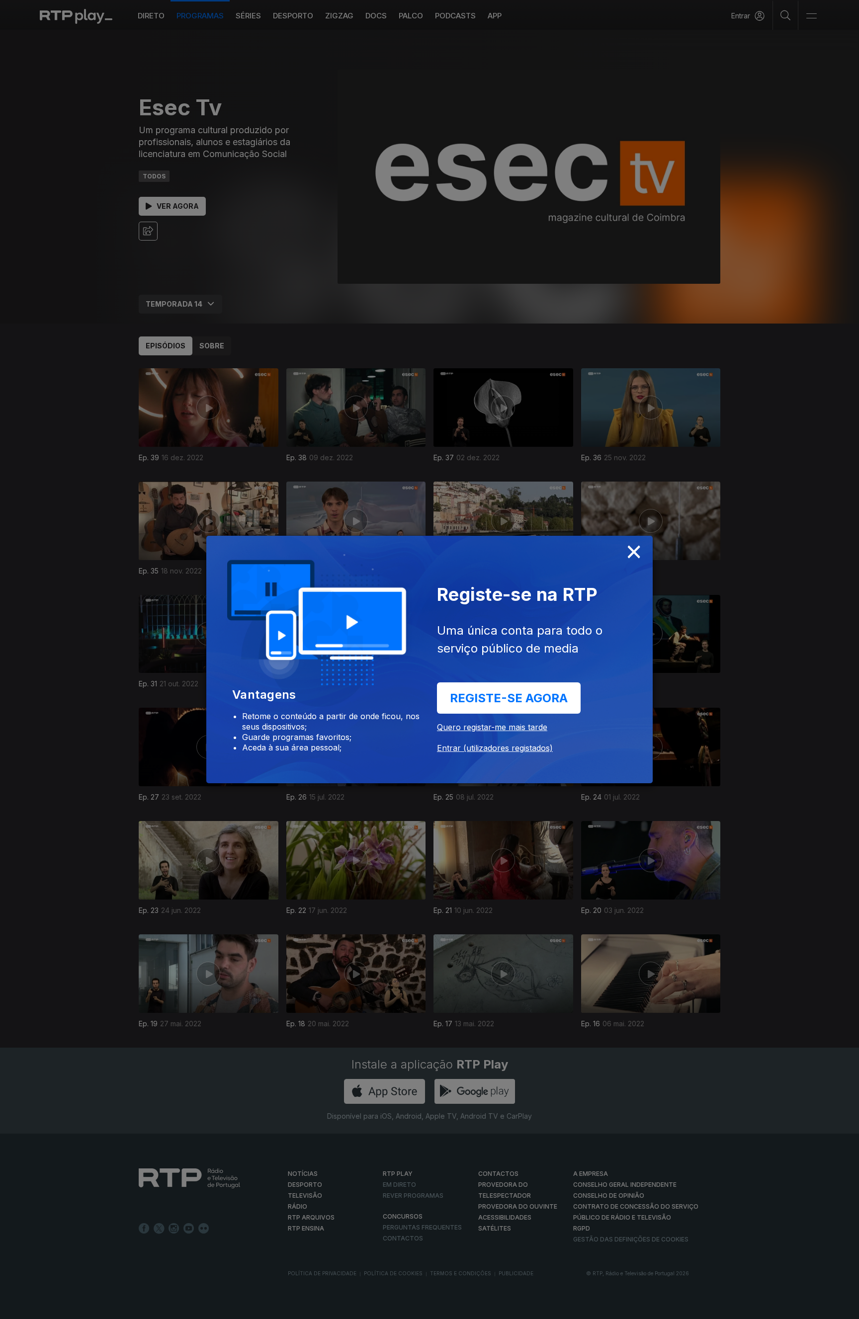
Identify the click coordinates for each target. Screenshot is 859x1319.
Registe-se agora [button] (509, 698)
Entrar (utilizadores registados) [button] (495, 748)
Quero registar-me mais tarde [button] (492, 727)
